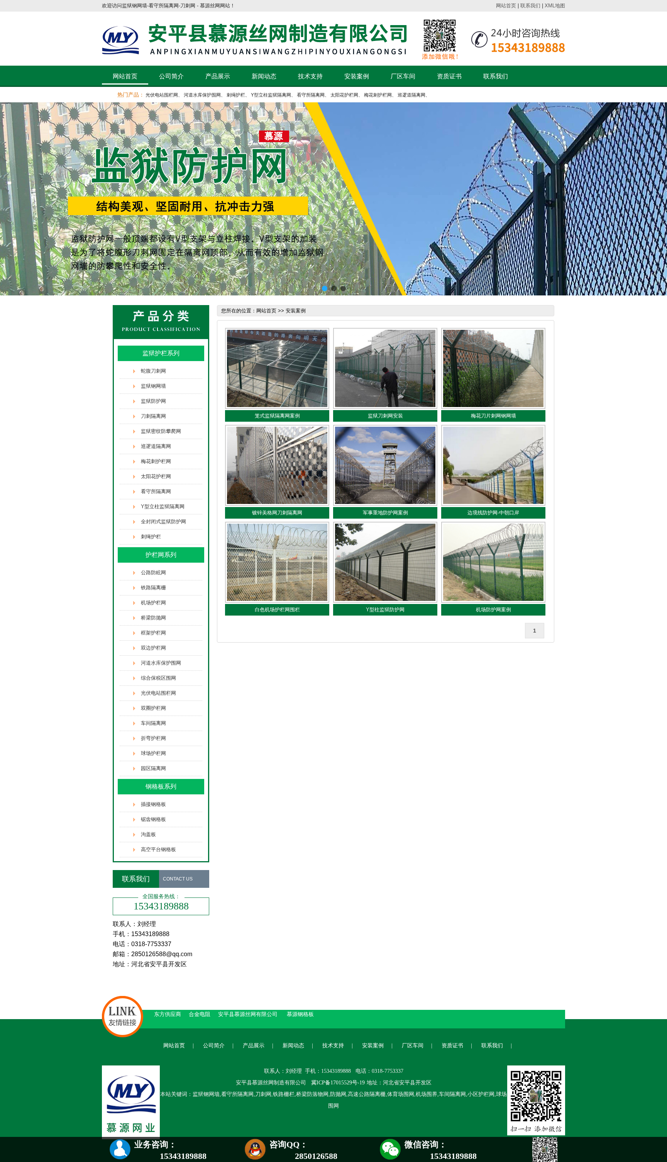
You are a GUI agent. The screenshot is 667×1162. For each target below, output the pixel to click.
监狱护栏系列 (160, 353)
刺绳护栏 (236, 95)
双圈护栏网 (153, 708)
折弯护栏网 (153, 738)
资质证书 (449, 76)
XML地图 (555, 5)
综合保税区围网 (158, 678)
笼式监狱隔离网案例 (277, 416)
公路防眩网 (153, 572)
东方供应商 (167, 1014)
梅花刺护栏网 (378, 95)
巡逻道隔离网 (411, 95)
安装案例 (356, 76)
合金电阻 (199, 1014)
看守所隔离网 (311, 95)
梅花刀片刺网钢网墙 (493, 416)
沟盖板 (148, 834)
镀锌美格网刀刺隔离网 (277, 513)
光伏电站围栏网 (162, 95)
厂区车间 (403, 76)
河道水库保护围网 (202, 95)
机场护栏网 (153, 603)
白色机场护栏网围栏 (277, 609)
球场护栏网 (153, 753)
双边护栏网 (153, 648)
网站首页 (506, 5)
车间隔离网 (153, 723)
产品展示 (217, 76)
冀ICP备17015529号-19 (338, 1083)
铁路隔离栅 (153, 587)
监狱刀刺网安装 (385, 416)
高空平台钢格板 (158, 849)
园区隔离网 (153, 768)
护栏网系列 (161, 554)
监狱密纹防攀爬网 (161, 431)
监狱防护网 (153, 401)
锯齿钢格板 (153, 819)
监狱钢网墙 (153, 386)
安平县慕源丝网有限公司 (248, 1014)
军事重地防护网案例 (385, 513)
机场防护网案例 (493, 609)
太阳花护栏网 (344, 95)
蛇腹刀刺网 (153, 371)
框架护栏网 (153, 633)
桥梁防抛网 (153, 618)
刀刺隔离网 (153, 416)
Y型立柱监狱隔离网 (271, 95)
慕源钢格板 (300, 1014)
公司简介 (171, 76)
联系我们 (530, 5)
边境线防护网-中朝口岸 (493, 513)
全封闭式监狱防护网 (163, 521)
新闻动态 (264, 76)
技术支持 (310, 76)
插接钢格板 (153, 804)
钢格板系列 (161, 786)
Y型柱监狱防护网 (385, 609)
